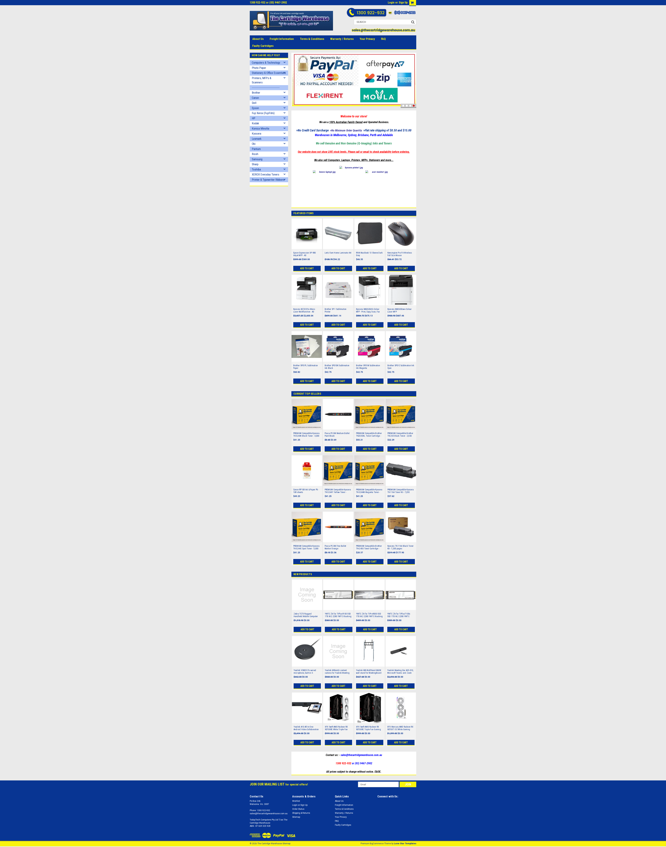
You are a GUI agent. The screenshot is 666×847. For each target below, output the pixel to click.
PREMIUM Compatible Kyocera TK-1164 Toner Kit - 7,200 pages (400, 491)
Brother (256, 92)
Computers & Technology (266, 62)
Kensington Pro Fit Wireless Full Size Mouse (399, 254)
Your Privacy (367, 39)
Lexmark (256, 138)
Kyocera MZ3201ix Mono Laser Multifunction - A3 (304, 310)
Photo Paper (259, 68)
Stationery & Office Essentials (269, 73)
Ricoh (255, 154)
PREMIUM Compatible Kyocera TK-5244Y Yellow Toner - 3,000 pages (338, 491)
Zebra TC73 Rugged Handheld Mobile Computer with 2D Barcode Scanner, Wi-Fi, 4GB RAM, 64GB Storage (307, 615)
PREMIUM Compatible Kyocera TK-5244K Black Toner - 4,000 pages (306, 434)
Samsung (257, 159)
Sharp (255, 164)
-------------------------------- (266, 87)
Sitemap (296, 817)
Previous (294, 80)
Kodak (255, 123)
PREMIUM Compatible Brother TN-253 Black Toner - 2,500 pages (400, 434)
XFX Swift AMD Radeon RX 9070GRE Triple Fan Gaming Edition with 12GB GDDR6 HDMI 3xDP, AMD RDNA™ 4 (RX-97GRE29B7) (369, 728)
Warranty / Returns (342, 39)
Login (391, 2)
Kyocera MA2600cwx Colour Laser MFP (399, 310)
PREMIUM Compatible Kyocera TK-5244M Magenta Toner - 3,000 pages (369, 491)
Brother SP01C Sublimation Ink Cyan (400, 366)
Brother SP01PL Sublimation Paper (305, 366)
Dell (254, 103)
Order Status (298, 809)
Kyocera (256, 133)
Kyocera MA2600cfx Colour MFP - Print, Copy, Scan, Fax (368, 310)
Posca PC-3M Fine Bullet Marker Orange (335, 547)
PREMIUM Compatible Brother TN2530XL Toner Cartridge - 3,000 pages (369, 434)
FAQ (383, 39)
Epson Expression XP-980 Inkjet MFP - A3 (304, 254)
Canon (255, 98)
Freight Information (282, 39)
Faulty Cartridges (263, 46)
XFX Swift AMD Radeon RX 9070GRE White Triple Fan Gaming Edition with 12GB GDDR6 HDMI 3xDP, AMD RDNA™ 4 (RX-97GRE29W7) (336, 728)
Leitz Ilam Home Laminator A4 (338, 253)
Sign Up (403, 2)
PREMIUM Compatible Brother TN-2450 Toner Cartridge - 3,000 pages (369, 547)
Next (412, 80)
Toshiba (256, 169)
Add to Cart (307, 268)
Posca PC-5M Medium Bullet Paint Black (337, 434)
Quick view (307, 246)
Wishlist (296, 801)
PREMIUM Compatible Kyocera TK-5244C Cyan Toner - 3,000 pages (306, 547)
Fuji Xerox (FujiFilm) (263, 113)
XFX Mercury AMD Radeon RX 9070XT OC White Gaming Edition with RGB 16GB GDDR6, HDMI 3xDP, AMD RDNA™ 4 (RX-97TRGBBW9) (400, 728)
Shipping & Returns (301, 813)
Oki (253, 143)
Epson (255, 108)
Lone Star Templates (405, 843)
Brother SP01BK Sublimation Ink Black (337, 366)
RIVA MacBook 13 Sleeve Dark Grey (369, 254)
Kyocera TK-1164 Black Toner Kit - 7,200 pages (400, 547)
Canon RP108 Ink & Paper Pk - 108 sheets (306, 490)
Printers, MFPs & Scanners (261, 80)
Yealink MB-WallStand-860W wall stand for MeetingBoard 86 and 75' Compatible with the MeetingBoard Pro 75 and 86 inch (369, 671)
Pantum (256, 149)
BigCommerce (377, 843)
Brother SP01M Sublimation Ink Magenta (368, 366)
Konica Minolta (260, 128)
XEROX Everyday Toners (265, 174)
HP (253, 118)
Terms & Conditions (312, 39)
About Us (258, 39)
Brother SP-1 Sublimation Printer (336, 310)
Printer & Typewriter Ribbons (268, 179)
